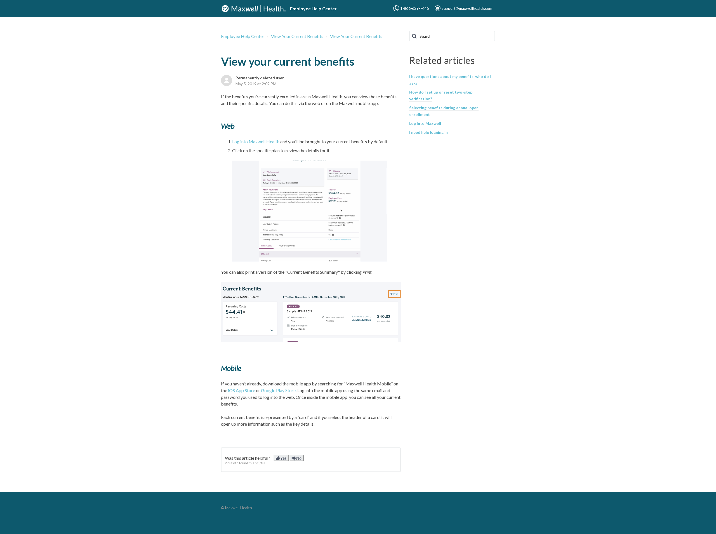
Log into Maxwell (425, 123)
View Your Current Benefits (297, 36)
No (299, 458)
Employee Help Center (242, 36)
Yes (283, 458)
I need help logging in (428, 132)
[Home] (253, 8)
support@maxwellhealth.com (467, 8)
